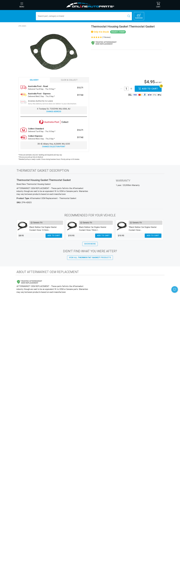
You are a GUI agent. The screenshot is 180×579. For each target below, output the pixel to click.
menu (21, 7)
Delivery (34, 80)
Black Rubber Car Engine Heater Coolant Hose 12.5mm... (43, 228)
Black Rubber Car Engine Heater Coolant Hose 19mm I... (92, 228)
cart (158, 7)
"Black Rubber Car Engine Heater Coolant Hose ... (143, 228)
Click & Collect (69, 80)
